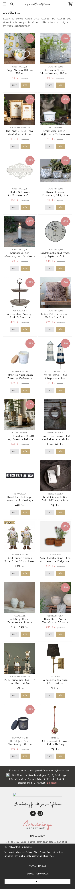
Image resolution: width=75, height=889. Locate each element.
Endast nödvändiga (37, 873)
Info (14, 85)
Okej (37, 881)
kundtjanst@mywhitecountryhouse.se (45, 770)
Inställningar (37, 866)
